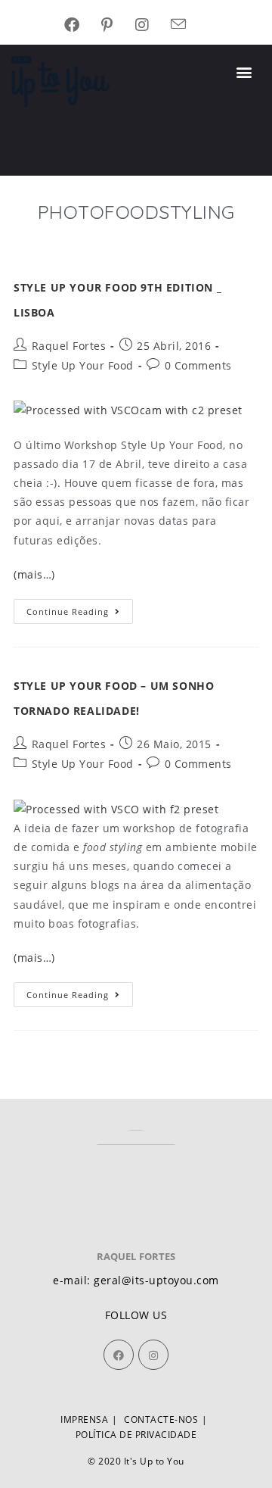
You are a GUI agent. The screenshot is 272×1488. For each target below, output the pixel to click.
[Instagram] (153, 1355)
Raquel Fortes (69, 345)
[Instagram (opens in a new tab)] (153, 25)
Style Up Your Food (83, 365)
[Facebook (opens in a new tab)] (83, 25)
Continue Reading (79, 608)
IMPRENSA (84, 1419)
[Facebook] (119, 1355)
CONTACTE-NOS (161, 1419)
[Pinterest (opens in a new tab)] (118, 25)
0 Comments (198, 365)
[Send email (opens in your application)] (190, 25)
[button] (245, 72)
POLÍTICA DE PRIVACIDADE (136, 1434)
